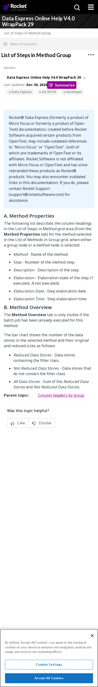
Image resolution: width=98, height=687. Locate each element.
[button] (49, 44)
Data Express (21, 92)
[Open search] (76, 7)
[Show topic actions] (91, 54)
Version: (10, 67)
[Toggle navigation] (91, 7)
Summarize (65, 85)
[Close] (92, 635)
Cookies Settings (49, 664)
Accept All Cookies (48, 678)
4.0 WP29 (49, 92)
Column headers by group (61, 395)
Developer (74, 92)
